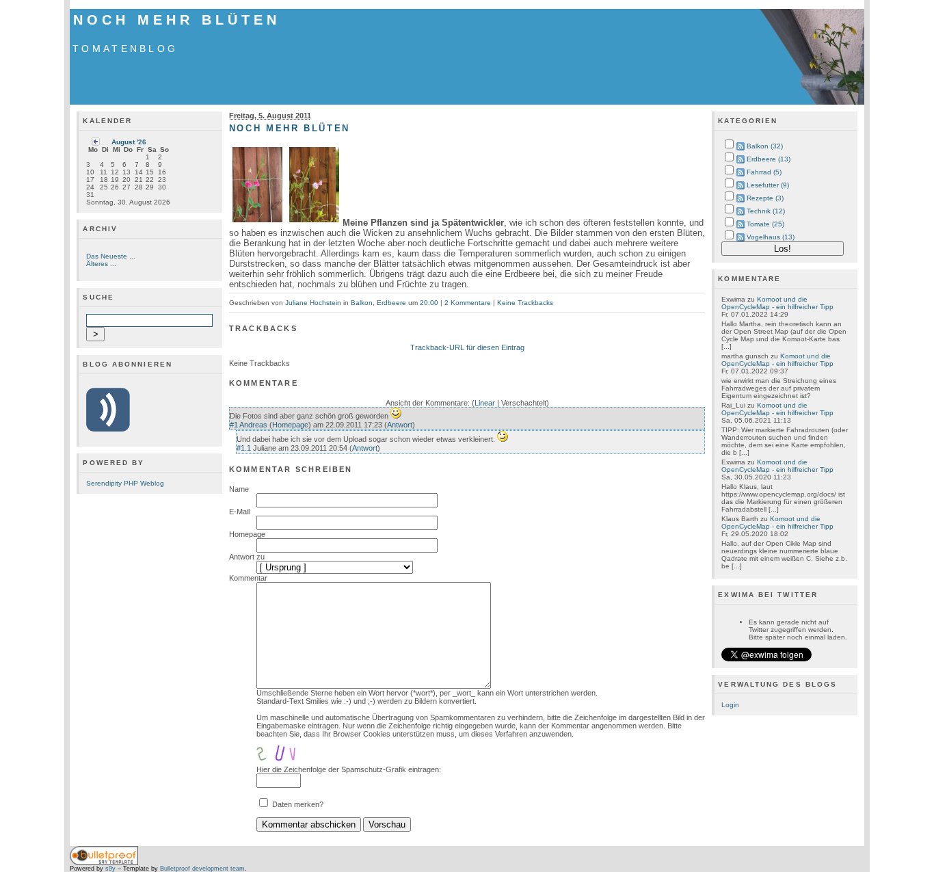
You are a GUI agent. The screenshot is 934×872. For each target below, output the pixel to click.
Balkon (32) (765, 146)
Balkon (362, 302)
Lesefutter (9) (768, 185)
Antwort (399, 425)
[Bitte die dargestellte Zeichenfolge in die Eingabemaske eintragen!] (297, 751)
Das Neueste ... (110, 256)
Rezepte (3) (765, 198)
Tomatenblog (125, 48)
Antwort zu (247, 557)
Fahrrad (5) (764, 172)
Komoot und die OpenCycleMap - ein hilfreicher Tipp (777, 303)
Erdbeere (391, 302)
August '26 (128, 142)
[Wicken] (257, 222)
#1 (234, 425)
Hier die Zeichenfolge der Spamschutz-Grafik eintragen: (348, 769)
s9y (110, 868)
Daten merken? (297, 804)
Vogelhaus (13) (771, 237)
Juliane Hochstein (313, 302)
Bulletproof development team (202, 868)
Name (239, 489)
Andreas (253, 425)
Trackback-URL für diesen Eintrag (467, 347)
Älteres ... (101, 263)
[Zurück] (96, 143)
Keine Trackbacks (525, 302)
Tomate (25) (765, 224)
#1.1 (244, 448)
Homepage (290, 425)
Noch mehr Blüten (176, 19)
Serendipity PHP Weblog (125, 483)
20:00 (429, 302)
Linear (485, 403)
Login (730, 705)
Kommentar (248, 578)
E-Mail (239, 511)
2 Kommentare (467, 302)
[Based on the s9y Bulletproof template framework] (104, 863)
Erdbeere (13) (768, 159)
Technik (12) (766, 211)
